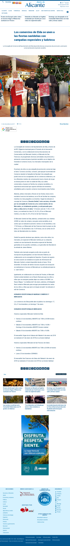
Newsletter (8, 2)
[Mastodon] (37, 142)
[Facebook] (30, 142)
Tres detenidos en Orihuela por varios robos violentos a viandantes (34, 406)
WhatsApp (59, 503)
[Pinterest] (48, 142)
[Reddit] (45, 142)
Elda (5, 374)
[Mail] (56, 498)
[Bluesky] (40, 142)
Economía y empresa (61, 374)
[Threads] (56, 512)
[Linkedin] (43, 142)
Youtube (58, 505)
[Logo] (35, 4)
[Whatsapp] (24, 142)
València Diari (40, 522)
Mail (58, 497)
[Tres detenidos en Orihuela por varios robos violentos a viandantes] (35, 399)
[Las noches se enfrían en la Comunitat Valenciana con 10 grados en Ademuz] (13, 399)
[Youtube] (56, 506)
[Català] (13, 3)
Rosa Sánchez (64, 124)
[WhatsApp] (56, 504)
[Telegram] (35, 142)
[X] (32, 142)
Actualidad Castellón (42, 519)
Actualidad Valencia (42, 517)
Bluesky (58, 507)
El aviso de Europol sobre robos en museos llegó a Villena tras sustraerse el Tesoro (11, 18)
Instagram (59, 493)
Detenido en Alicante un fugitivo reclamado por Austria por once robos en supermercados (35, 18)
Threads (59, 511)
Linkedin (59, 495)
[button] (3, 1)
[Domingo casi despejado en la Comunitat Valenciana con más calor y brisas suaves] (57, 382)
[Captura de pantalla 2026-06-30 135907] (35, 445)
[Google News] (22, 142)
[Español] (20, 3)
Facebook (59, 491)
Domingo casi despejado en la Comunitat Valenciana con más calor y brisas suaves (59, 18)
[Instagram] (27, 142)
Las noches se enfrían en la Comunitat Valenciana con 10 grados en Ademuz (12, 406)
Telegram (59, 499)
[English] (17, 3)
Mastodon (59, 509)
